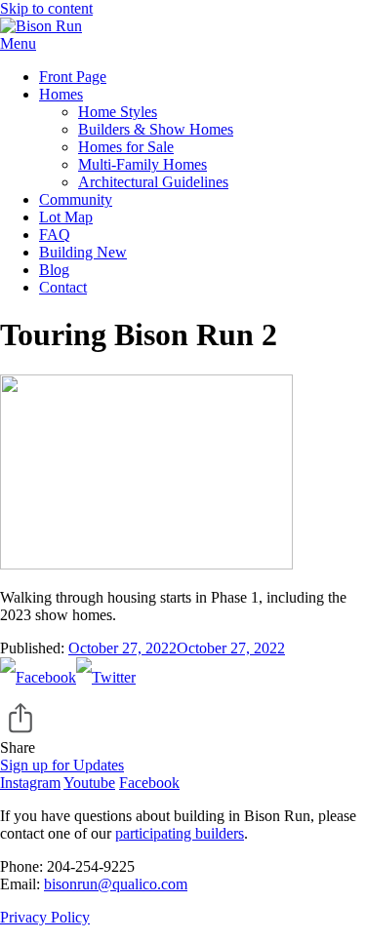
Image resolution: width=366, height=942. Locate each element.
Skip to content (46, 8)
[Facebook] (38, 677)
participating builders (179, 833)
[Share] (183, 718)
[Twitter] (106, 677)
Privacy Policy (45, 917)
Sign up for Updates (62, 765)
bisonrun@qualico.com (115, 884)
